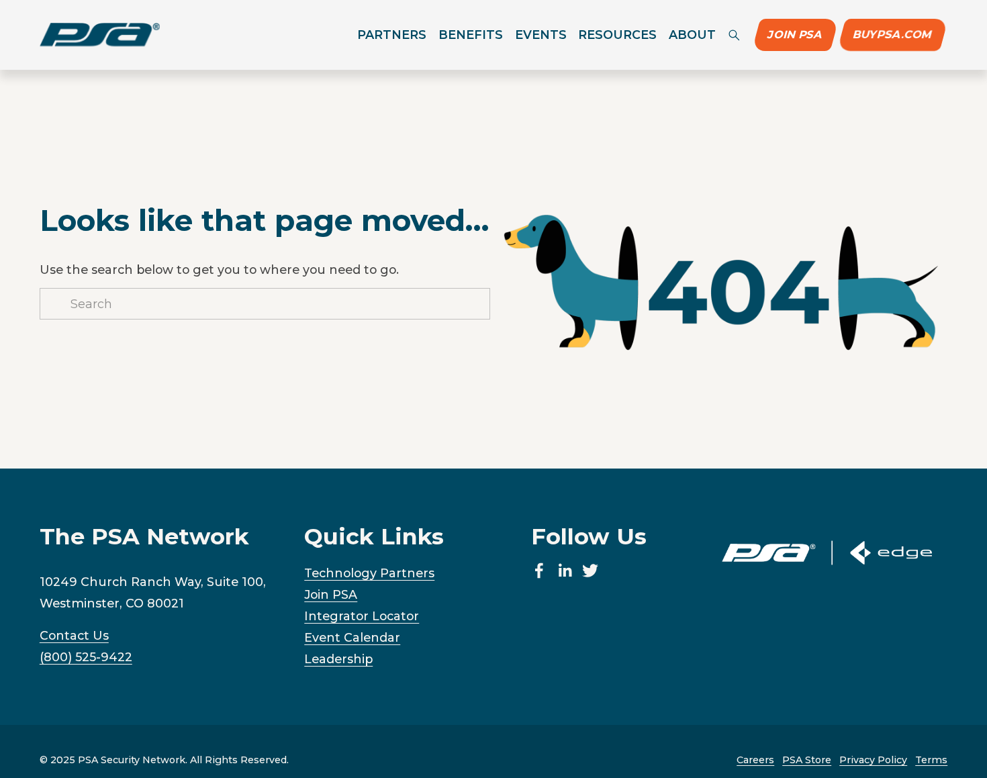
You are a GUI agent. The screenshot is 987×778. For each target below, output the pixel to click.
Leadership (338, 659)
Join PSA (795, 34)
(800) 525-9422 (86, 657)
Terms (931, 760)
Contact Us (74, 635)
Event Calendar (352, 637)
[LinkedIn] (565, 571)
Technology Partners (369, 573)
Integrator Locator (361, 616)
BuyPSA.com (892, 34)
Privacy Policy (873, 760)
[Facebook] (539, 571)
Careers (755, 760)
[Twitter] (590, 571)
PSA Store (806, 760)
